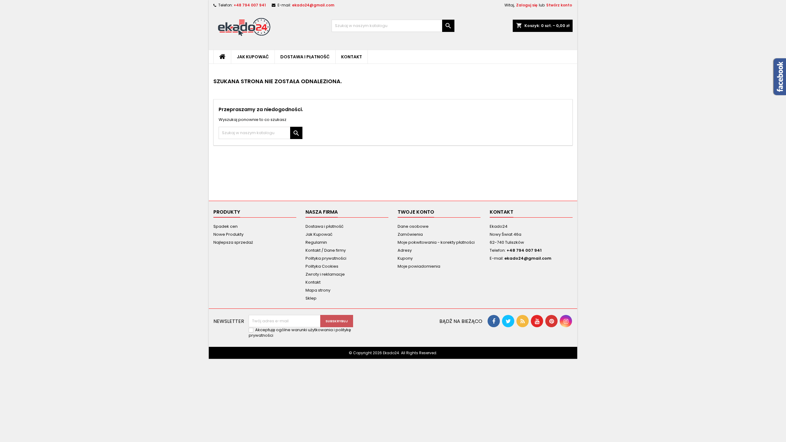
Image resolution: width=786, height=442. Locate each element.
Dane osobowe (413, 226)
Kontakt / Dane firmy (325, 250)
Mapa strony (317, 290)
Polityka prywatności (325, 258)
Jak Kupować (253, 57)
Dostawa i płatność (305, 57)
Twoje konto (416, 211)
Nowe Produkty (228, 234)
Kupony (405, 258)
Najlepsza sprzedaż (233, 242)
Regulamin (316, 242)
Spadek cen (225, 226)
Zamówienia (410, 234)
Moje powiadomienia (419, 266)
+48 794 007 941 (250, 5)
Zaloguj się (526, 5)
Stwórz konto (559, 5)
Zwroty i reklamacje (325, 274)
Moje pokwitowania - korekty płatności (436, 242)
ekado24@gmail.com (313, 5)
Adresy (405, 250)
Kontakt (351, 57)
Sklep (311, 298)
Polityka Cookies (321, 266)
